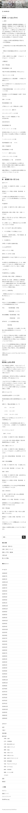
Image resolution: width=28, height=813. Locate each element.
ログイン (4, 790)
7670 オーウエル (8, 766)
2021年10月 (5, 629)
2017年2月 (4, 700)
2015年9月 (4, 712)
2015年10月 (5, 709)
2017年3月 (4, 697)
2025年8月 (4, 585)
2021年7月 (4, 638)
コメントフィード (6, 796)
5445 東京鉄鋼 (8, 761)
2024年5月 (4, 599)
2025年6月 (4, 591)
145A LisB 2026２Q (7, 546)
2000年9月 (4, 715)
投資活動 (4, 733)
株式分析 (4, 736)
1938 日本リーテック (7, 549)
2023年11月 (5, 608)
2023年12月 (5, 605)
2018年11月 (5, 682)
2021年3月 (4, 644)
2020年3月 (4, 662)
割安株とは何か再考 (8, 362)
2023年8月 (4, 611)
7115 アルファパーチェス (10, 763)
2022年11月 (5, 620)
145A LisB (4, 555)
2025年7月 (4, 588)
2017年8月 (4, 688)
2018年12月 (5, 679)
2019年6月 (4, 673)
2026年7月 (4, 576)
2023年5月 (4, 614)
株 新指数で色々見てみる (10, 179)
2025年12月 (5, 582)
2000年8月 (4, 718)
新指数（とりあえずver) (10, 17)
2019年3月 (4, 676)
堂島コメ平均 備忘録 (7, 552)
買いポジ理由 (5, 558)
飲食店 (3, 781)
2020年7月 (4, 653)
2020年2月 (4, 665)
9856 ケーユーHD (8, 772)
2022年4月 (4, 626)
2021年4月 (4, 641)
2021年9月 (4, 632)
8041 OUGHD (7, 769)
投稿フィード (5, 793)
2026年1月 (4, 579)
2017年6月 (4, 694)
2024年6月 (4, 596)
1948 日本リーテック (9, 747)
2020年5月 (4, 656)
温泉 (3, 778)
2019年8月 (4, 671)
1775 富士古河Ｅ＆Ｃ (9, 744)
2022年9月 (4, 623)
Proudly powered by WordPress (9, 809)
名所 (3, 727)
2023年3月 (4, 617)
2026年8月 (4, 573)
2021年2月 (4, 647)
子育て (3, 730)
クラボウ (6, 775)
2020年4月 (4, 659)
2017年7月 (4, 691)
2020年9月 (4, 650)
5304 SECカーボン (9, 755)
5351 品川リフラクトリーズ (11, 758)
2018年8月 (4, 685)
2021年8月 (4, 635)
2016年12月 (5, 706)
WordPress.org (5, 799)
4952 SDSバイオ (8, 752)
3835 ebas (7, 749)
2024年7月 (4, 594)
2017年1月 (4, 703)
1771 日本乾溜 (8, 741)
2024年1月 (4, 602)
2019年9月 (4, 668)
